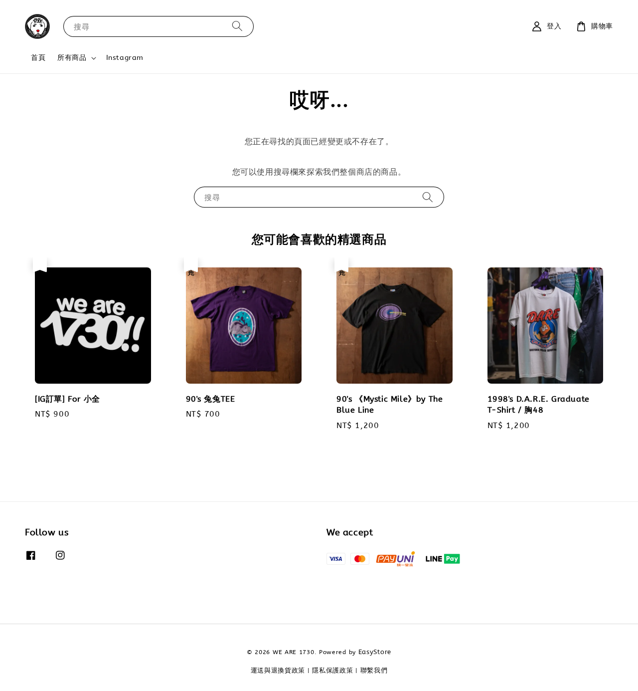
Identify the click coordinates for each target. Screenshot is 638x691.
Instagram (125, 57)
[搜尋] (237, 26)
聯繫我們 (374, 670)
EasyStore (374, 652)
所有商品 (71, 57)
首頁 (38, 57)
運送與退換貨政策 (278, 670)
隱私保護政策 (332, 670)
